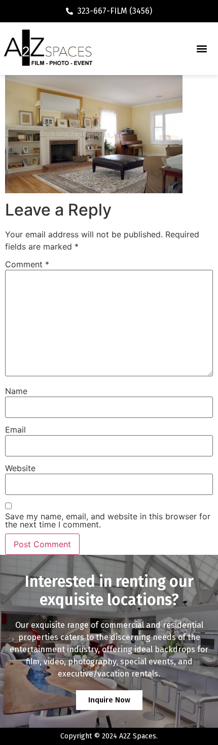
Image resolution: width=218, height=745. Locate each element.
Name (16, 391)
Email (15, 429)
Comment (27, 264)
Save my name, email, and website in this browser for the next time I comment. (107, 520)
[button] (201, 48)
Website (20, 468)
